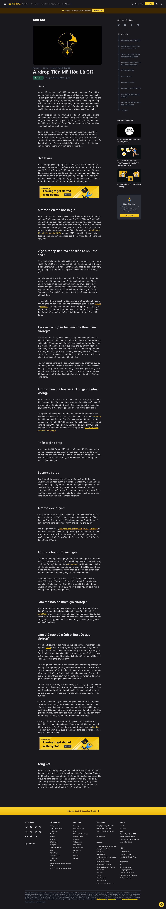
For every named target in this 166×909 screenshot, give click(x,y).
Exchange (76, 826)
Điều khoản (53, 842)
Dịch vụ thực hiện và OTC (128, 834)
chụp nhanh (72, 564)
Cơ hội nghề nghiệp (56, 828)
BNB (121, 831)
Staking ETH (77, 850)
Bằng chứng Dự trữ (126, 842)
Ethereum (97, 416)
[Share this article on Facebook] (125, 25)
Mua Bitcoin (100, 870)
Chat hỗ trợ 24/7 (125, 851)
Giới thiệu (123, 828)
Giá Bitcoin (100, 851)
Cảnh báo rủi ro (55, 855)
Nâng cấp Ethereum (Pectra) (106, 867)
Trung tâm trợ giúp (126, 854)
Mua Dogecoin (101, 878)
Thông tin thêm (55, 826)
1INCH (98, 304)
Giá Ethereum (101, 854)
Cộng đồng (53, 853)
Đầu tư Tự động (78, 847)
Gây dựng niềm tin (56, 847)
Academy (76, 839)
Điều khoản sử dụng (102, 899)
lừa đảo (95, 727)
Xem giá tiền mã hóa (103, 849)
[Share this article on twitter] (118, 25)
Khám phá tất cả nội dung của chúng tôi (81, 811)
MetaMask (42, 614)
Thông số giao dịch (126, 870)
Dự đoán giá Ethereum (104, 864)
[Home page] (14, 3)
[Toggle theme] (161, 4)
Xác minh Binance (125, 867)
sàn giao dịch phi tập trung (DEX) (74, 529)
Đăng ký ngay (129, 215)
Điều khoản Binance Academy (130, 899)
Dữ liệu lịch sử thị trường (127, 836)
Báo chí (52, 836)
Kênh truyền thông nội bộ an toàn (60, 868)
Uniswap (44, 306)
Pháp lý (52, 839)
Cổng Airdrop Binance (127, 872)
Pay (74, 831)
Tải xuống (53, 861)
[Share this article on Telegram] (131, 25)
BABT (75, 853)
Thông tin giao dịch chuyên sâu (129, 839)
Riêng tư (53, 844)
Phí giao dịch (124, 861)
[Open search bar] (132, 4)
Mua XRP (99, 875)
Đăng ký (149, 4)
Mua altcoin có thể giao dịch (105, 883)
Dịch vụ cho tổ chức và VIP (105, 831)
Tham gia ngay (98, 10)
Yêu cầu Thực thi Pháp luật (128, 875)
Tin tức (52, 834)
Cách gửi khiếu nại (125, 878)
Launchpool (77, 844)
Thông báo (53, 831)
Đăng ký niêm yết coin (104, 828)
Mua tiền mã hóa (78, 828)
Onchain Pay (101, 836)
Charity (75, 858)
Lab (98, 834)
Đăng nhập (139, 4)
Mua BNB (100, 872)
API (121, 864)
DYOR (48, 648)
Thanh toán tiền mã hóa (80, 834)
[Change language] (157, 4)
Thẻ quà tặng (77, 842)
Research (76, 855)
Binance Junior (78, 836)
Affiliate (122, 826)
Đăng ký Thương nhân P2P (105, 826)
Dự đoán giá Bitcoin (103, 861)
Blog (51, 850)
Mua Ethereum (101, 880)
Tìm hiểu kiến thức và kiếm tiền (106, 846)
